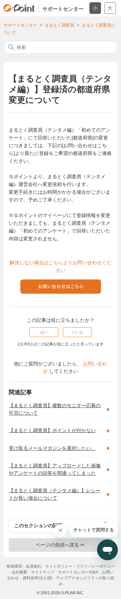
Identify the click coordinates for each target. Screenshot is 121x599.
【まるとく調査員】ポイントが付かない (52, 430)
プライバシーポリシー (95, 566)
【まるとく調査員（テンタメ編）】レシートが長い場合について (55, 494)
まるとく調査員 (59, 25)
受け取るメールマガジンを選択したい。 (52, 448)
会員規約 (33, 566)
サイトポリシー (58, 566)
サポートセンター (20, 25)
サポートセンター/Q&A (78, 572)
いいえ (77, 332)
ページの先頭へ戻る (57, 545)
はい (44, 332)
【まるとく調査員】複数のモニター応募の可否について (55, 409)
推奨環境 (14, 566)
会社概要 (19, 572)
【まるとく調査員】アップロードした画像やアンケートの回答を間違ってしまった (55, 469)
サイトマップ (42, 572)
